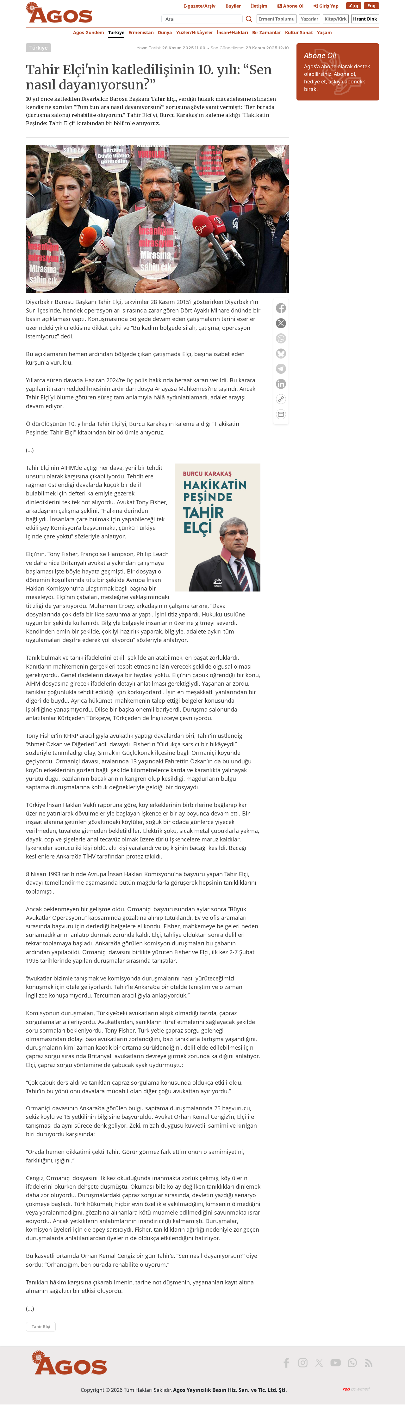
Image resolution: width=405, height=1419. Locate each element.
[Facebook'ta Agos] (286, 1362)
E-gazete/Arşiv (199, 6)
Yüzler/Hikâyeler (194, 32)
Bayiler (233, 6)
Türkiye (116, 32)
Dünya (165, 32)
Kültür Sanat (299, 32)
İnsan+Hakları (232, 32)
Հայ (353, 6)
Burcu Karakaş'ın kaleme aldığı (170, 424)
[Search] (249, 19)
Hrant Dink (365, 19)
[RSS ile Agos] (368, 1362)
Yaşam (324, 32)
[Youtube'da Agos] (335, 1362)
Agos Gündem (88, 32)
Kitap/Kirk (336, 19)
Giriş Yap (328, 6)
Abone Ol (292, 6)
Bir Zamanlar (266, 32)
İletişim (259, 6)
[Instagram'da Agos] (302, 1362)
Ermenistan (141, 32)
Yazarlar (309, 19)
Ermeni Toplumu (277, 19)
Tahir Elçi (40, 1326)
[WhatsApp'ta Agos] (352, 1362)
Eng (371, 6)
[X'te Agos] (319, 1362)
